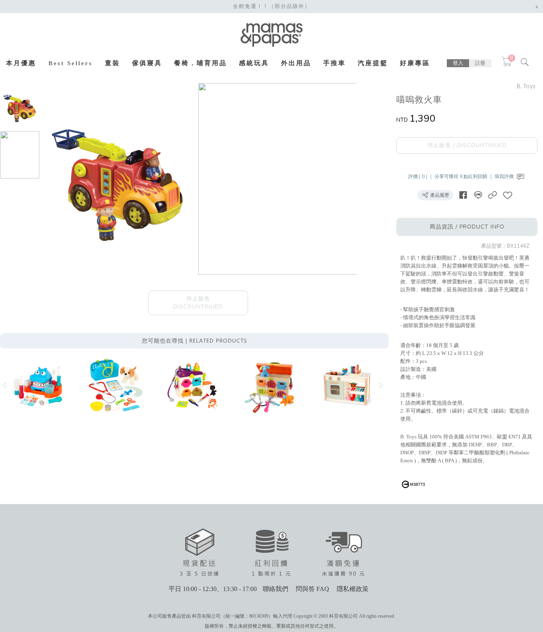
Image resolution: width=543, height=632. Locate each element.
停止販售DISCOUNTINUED (198, 302)
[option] (20, 107)
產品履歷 (439, 195)
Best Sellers (70, 63)
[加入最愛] (507, 195)
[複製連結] (492, 195)
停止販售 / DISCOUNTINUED (467, 145)
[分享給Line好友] (478, 195)
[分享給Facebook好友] (463, 195)
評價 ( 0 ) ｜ (421, 176)
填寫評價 (505, 176)
